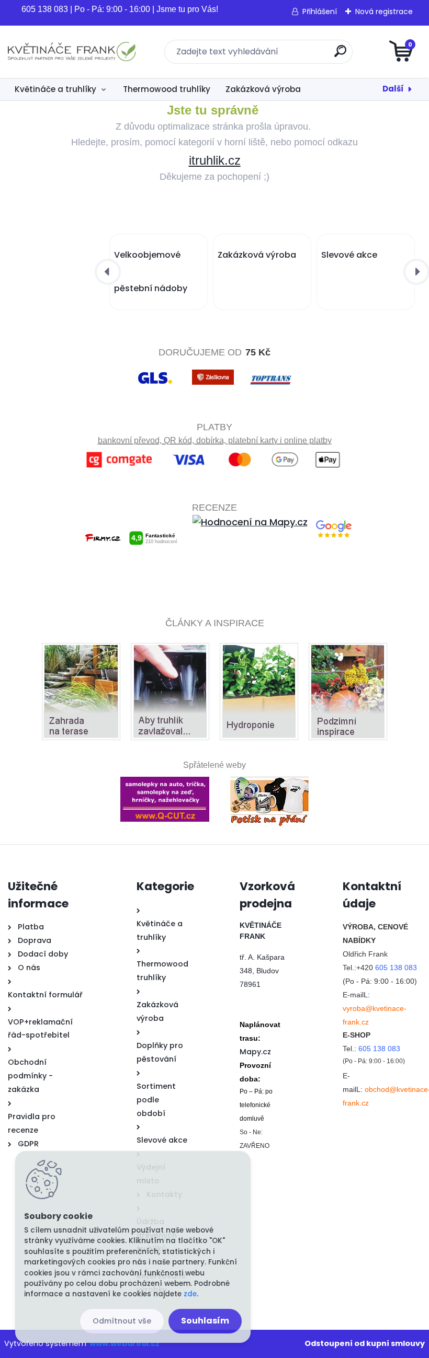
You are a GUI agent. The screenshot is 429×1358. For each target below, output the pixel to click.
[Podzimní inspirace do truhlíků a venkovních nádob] (347, 652)
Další (393, 88)
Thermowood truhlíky (166, 89)
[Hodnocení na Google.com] (334, 521)
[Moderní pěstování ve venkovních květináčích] (81, 652)
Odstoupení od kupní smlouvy (364, 1343)
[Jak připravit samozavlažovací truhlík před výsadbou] (170, 652)
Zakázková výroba (263, 89)
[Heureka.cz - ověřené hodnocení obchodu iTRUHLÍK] (214, 567)
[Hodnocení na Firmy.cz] (131, 521)
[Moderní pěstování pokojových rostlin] (258, 652)
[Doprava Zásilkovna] (213, 370)
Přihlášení (319, 11)
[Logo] (72, 52)
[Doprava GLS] (155, 370)
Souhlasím (205, 1321)
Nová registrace (384, 11)
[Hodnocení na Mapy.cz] (250, 521)
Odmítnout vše (122, 1321)
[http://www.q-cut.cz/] (165, 778)
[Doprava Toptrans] (270, 370)
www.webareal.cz (124, 1343)
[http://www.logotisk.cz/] (269, 778)
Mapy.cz (255, 1051)
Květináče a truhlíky (55, 89)
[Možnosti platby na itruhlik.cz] (215, 454)
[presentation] (108, 272)
